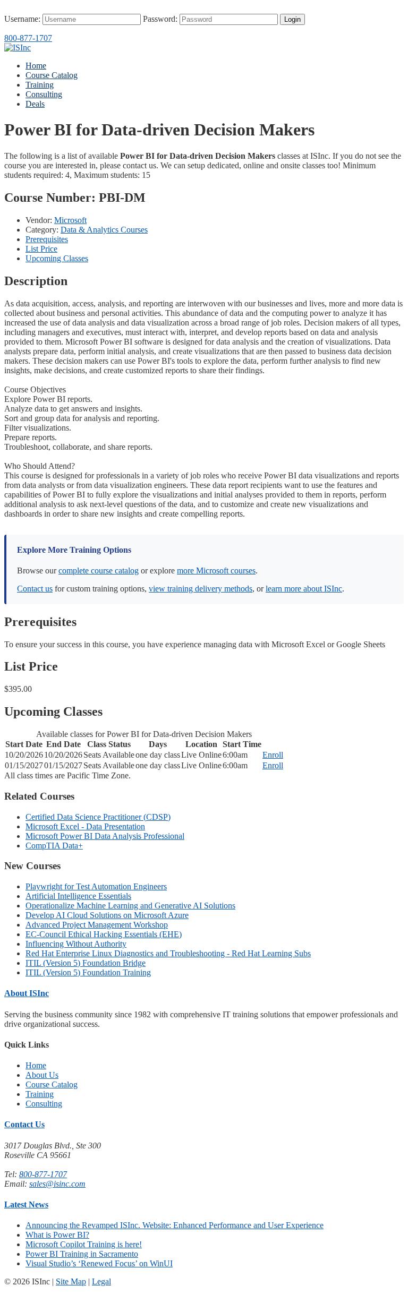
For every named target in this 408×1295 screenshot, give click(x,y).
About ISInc (26, 993)
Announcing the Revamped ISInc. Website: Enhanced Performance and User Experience (175, 1225)
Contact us (35, 588)
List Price (41, 248)
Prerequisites (47, 239)
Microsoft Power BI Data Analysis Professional (105, 836)
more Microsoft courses (216, 570)
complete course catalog (98, 570)
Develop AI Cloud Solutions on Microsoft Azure (107, 915)
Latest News (26, 1204)
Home (36, 65)
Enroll (272, 754)
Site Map (71, 1281)
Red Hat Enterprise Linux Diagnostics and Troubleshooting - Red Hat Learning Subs (168, 953)
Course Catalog (52, 75)
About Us (42, 1074)
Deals (35, 103)
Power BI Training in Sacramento (82, 1253)
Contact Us (24, 1124)
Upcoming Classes (57, 258)
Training (40, 84)
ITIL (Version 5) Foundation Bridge (86, 962)
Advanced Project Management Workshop (97, 924)
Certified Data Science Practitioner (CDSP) (98, 816)
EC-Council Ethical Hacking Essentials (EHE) (104, 934)
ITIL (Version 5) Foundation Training (88, 972)
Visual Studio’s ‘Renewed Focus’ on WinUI (99, 1263)
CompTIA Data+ (54, 845)
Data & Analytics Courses (104, 229)
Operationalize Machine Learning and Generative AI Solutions (130, 905)
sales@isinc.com (57, 1183)
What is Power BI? (57, 1234)
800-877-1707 (28, 37)
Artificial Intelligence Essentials (78, 896)
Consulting (44, 94)
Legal (101, 1281)
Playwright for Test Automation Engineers (96, 886)
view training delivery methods (200, 588)
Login (292, 19)
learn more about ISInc (304, 588)
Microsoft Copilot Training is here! (84, 1244)
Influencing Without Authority (76, 943)
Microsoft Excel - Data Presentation (85, 826)
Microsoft (70, 220)
